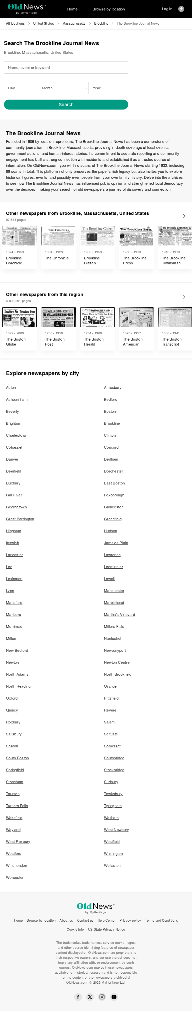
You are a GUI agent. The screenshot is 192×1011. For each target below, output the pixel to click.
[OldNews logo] (27, 6)
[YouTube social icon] (114, 997)
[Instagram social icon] (102, 997)
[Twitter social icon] (90, 997)
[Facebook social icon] (78, 997)
